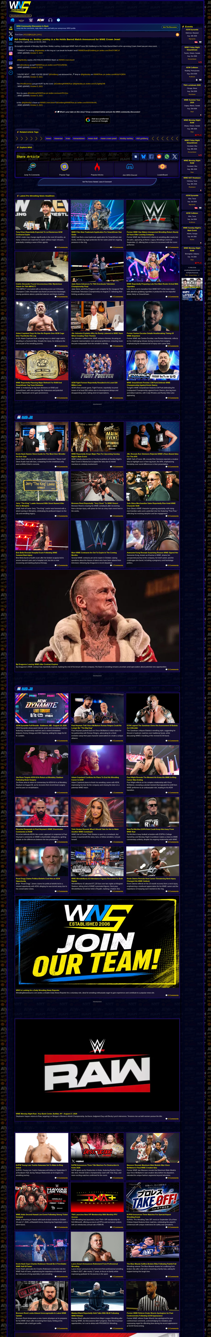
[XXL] (39, 35)
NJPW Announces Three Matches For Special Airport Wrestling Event (149, 1216)
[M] (30, 35)
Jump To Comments (32, 175)
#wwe (48, 138)
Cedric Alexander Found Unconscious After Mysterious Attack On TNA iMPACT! (39, 285)
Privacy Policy (193, 275)
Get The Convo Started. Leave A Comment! (97, 182)
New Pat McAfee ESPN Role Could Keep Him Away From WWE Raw (150, 830)
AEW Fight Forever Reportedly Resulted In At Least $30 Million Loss (94, 384)
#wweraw (58, 138)
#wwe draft (92, 138)
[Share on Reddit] (159, 156)
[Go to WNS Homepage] (20, 7)
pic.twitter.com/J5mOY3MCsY (108, 50)
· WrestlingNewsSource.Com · (20, 16)
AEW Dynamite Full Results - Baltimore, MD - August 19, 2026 (41, 725)
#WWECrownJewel (66, 60)
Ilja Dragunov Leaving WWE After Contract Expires (37, 664)
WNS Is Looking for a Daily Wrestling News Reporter (37, 990)
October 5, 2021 (36, 53)
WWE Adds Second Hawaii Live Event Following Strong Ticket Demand (42, 1216)
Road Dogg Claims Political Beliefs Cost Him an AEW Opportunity (38, 880)
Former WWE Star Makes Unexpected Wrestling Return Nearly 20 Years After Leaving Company (152, 233)
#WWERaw (82, 50)
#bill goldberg (142, 138)
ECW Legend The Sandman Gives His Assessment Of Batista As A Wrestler (152, 727)
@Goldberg (91, 50)
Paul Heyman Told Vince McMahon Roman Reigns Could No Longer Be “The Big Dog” (96, 727)
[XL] (35, 35)
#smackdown (79, 138)
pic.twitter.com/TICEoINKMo (56, 65)
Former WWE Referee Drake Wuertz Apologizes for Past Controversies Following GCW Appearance (150, 1314)
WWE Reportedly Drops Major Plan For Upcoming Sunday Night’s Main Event (95, 455)
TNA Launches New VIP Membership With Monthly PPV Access (94, 1216)
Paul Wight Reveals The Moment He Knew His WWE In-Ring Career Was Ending (151, 778)
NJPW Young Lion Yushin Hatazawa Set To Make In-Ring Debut (39, 1166)
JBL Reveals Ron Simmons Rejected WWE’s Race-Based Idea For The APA (152, 455)
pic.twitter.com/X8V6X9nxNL (86, 103)
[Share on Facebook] (151, 156)
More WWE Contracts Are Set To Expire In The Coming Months (94, 554)
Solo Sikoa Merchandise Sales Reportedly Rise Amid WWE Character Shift (151, 504)
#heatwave (192, 187)
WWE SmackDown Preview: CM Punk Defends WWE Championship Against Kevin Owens (148, 384)
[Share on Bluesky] (143, 156)
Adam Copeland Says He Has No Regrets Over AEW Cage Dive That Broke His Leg (40, 334)
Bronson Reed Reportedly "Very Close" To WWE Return (94, 503)
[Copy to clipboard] (135, 156)
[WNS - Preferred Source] (97, 120)
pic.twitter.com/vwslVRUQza (57, 93)
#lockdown (192, 94)
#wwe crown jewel (109, 138)
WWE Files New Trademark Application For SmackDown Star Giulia (96, 233)
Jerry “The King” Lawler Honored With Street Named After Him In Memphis (40, 504)
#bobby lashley (126, 138)
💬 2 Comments (61, 297)
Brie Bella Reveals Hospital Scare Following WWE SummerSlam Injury (36, 554)
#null (192, 112)
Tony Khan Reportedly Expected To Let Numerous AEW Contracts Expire (39, 233)
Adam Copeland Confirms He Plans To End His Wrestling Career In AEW (95, 778)
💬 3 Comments (61, 1328)
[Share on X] (174, 156)
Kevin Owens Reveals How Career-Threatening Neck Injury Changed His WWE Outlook (151, 880)
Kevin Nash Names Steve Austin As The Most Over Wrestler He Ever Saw (40, 455)
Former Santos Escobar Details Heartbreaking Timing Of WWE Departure (150, 334)
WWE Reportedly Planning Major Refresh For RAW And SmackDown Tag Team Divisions (39, 384)
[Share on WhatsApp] (167, 156)
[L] (33, 35)
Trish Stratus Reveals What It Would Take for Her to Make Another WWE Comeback (95, 830)
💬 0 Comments (61, 247)
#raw (68, 138)
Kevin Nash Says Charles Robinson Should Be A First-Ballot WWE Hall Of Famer (41, 1265)
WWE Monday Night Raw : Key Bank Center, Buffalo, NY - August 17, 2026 (46, 1114)
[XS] (25, 35)
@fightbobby (40, 50)
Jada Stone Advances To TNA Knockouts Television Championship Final (93, 285)
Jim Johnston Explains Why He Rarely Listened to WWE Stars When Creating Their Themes (97, 334)
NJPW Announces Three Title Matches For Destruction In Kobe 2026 (95, 1166)
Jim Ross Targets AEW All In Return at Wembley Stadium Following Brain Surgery (39, 778)
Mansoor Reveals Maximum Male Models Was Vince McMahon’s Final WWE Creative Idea (148, 1166)
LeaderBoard (162, 175)
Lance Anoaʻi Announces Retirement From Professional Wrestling (94, 1265)
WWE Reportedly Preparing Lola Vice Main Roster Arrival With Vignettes (152, 285)
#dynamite (192, 39)
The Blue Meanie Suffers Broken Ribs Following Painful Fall (151, 1264)
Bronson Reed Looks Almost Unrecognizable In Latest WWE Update (41, 1314)
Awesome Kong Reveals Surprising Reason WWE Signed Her (152, 553)
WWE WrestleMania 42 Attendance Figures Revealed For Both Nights (97, 880)
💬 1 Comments (172, 247)
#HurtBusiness (26, 84)
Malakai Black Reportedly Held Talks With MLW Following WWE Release (95, 1314)
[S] (28, 35)
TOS (186, 275)
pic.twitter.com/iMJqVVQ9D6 (114, 74)
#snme (192, 239)
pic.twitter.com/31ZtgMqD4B (94, 84)
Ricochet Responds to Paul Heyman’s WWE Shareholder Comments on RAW (39, 830)
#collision (192, 77)
